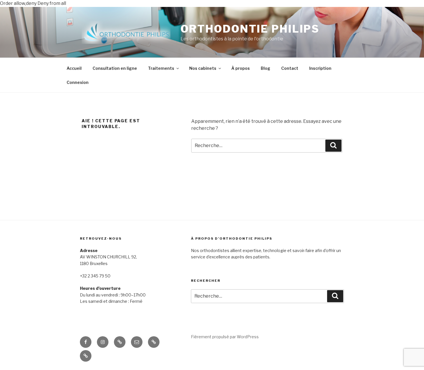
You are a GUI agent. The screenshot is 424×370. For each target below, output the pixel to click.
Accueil (74, 68)
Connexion (78, 82)
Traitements (161, 68)
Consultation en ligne (115, 68)
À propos (240, 68)
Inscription (320, 68)
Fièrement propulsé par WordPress (225, 336)
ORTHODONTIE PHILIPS (250, 28)
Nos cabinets (202, 68)
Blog (265, 68)
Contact (289, 68)
